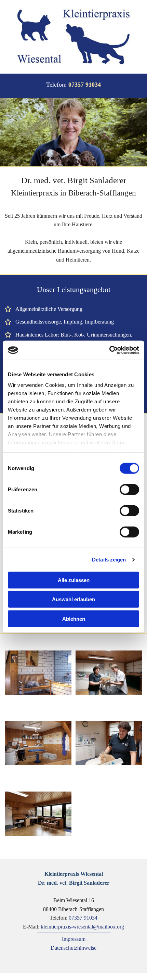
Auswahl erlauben (73, 599)
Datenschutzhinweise (73, 948)
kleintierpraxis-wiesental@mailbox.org (82, 927)
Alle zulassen (74, 580)
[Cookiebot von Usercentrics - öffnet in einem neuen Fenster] (109, 350)
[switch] (129, 489)
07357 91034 (83, 918)
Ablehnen (73, 618)
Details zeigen (109, 560)
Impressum (73, 939)
